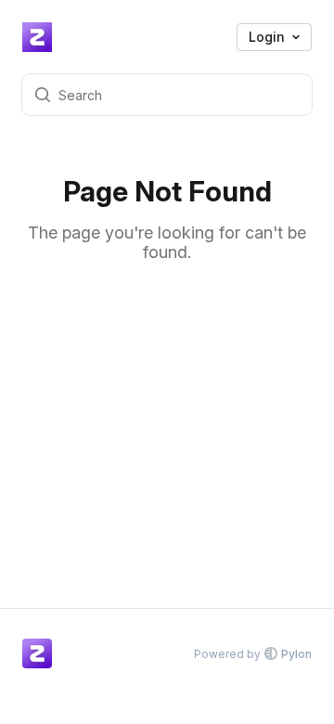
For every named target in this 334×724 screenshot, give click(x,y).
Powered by (253, 654)
